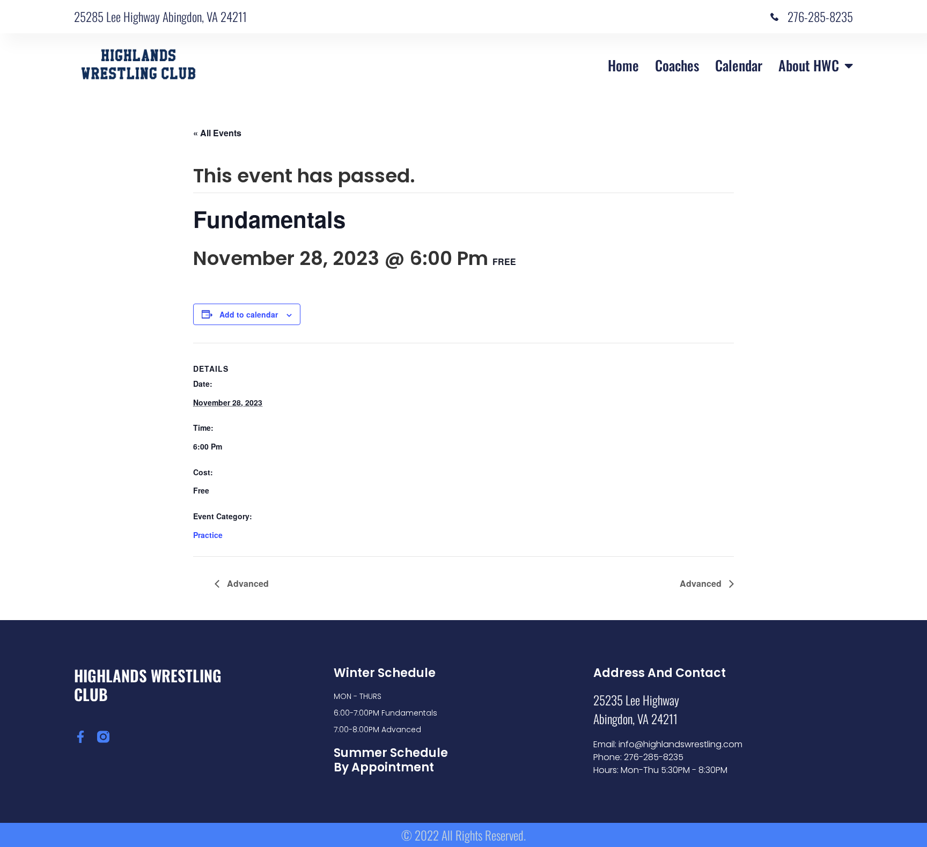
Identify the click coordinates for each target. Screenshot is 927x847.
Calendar (738, 65)
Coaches (677, 65)
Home (623, 65)
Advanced (247, 583)
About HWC (808, 65)
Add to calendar (248, 314)
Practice (208, 534)
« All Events (217, 133)
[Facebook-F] (80, 737)
